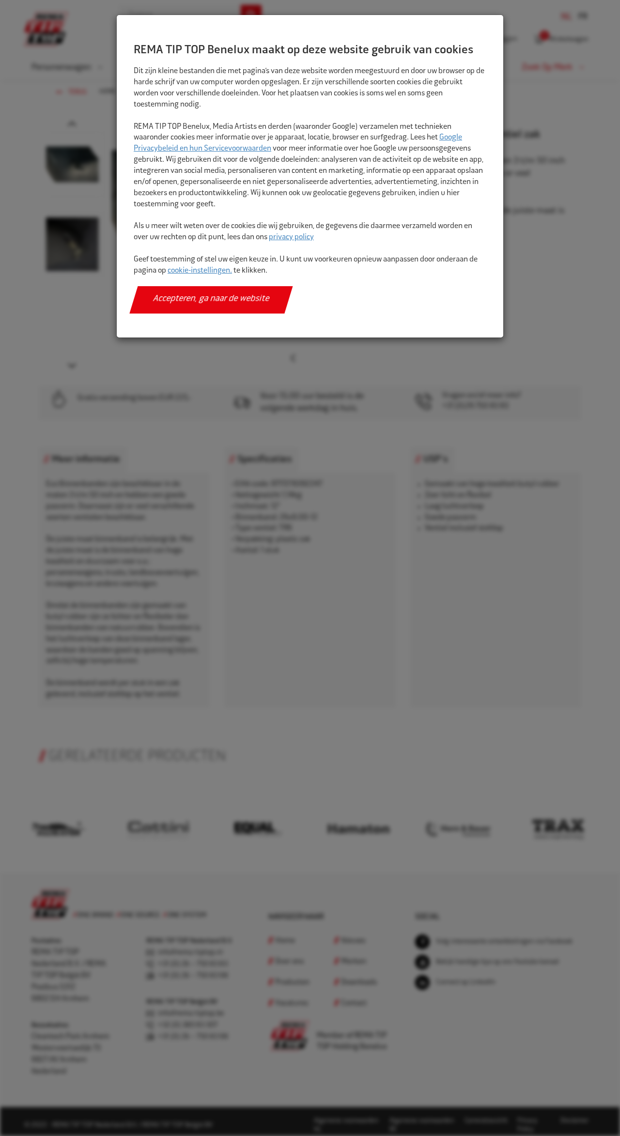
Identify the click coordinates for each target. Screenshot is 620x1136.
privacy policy (291, 237)
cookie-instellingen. (200, 271)
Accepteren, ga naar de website (211, 299)
